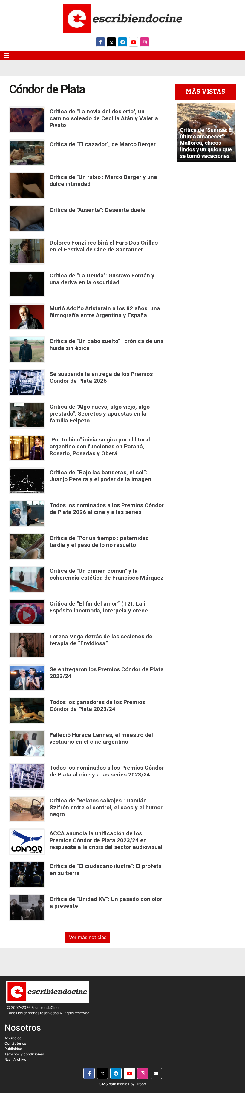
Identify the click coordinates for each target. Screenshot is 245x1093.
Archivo (19, 1059)
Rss (7, 1059)
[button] (179, 132)
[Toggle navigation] (6, 55)
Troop (141, 1084)
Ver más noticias (87, 937)
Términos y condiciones (24, 1054)
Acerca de (13, 1038)
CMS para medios (114, 1084)
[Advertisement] (205, 303)
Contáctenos (15, 1043)
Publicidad (13, 1048)
